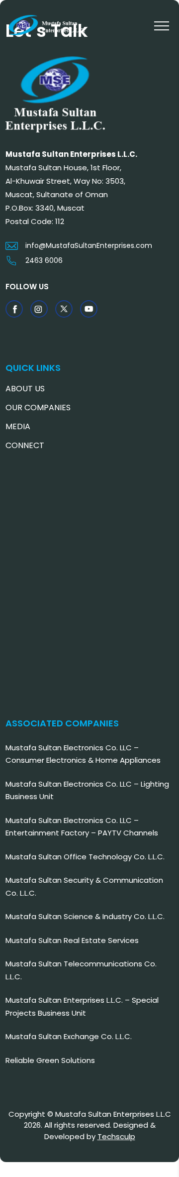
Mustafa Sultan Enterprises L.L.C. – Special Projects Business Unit (82, 1006)
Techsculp (116, 1136)
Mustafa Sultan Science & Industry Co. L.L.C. (85, 916)
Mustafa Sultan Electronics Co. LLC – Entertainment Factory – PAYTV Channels (81, 826)
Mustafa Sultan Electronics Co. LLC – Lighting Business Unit (87, 790)
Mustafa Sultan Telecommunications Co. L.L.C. (81, 970)
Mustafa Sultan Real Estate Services (72, 940)
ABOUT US (25, 388)
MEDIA (17, 426)
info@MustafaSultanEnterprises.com (88, 245)
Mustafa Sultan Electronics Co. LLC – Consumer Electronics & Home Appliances (83, 754)
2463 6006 (44, 260)
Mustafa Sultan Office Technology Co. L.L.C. (85, 856)
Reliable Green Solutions (50, 1060)
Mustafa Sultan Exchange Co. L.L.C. (68, 1036)
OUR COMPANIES (38, 407)
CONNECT (24, 445)
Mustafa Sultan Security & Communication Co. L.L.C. (84, 886)
